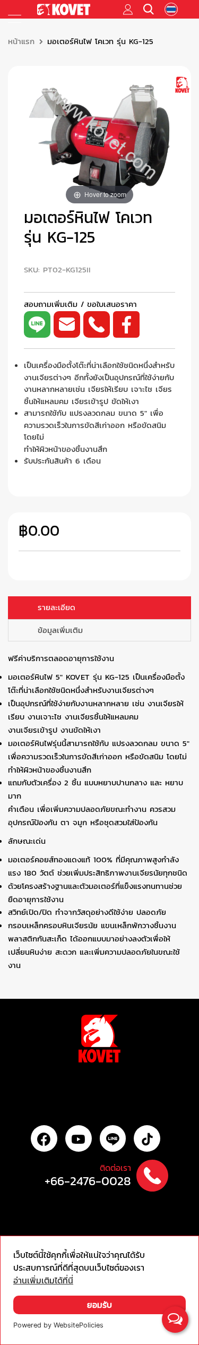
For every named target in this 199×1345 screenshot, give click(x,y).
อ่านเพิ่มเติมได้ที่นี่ (43, 1280)
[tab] (99, 607)
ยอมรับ (99, 1305)
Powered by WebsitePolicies (58, 1325)
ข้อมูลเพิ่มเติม (60, 630)
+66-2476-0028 (88, 1181)
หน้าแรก (21, 41)
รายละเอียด (56, 607)
